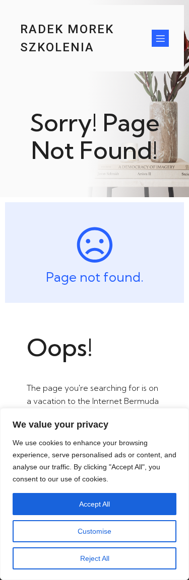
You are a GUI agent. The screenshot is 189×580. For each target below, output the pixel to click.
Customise (94, 531)
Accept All (94, 504)
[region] (94, 494)
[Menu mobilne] (160, 38)
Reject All (94, 558)
